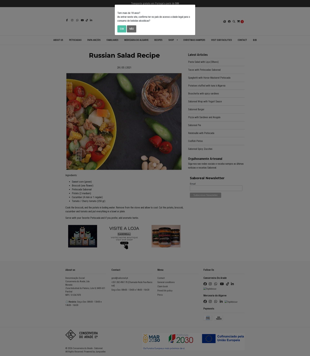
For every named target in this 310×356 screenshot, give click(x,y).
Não (131, 28)
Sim (122, 28)
